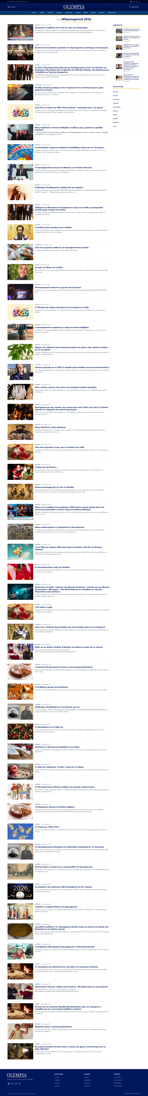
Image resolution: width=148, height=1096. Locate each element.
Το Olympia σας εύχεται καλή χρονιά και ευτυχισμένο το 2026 (62, 307)
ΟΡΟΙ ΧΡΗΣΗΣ (118, 1080)
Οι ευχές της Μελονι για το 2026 (49, 267)
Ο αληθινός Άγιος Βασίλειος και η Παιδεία (53, 227)
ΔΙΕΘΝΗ (93, 12)
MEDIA (86, 12)
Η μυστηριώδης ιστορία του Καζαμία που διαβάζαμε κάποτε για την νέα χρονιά (69, 147)
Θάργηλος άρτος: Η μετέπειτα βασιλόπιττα (53, 1027)
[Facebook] (131, 1)
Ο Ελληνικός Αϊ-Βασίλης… (46, 467)
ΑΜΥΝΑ (42, 12)
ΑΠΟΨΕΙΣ (59, 12)
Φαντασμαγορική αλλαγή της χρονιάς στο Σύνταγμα (58, 287)
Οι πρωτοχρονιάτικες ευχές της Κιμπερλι (52, 567)
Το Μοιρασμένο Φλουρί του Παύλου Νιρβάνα (55, 807)
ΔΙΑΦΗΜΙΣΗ (117, 1083)
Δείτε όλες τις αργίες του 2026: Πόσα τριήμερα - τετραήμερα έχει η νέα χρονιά (69, 107)
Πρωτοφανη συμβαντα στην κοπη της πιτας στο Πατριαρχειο (61, 27)
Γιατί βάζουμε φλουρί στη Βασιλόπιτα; (51, 687)
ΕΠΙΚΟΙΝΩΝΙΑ (118, 1086)
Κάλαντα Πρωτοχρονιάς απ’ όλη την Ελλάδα (54, 487)
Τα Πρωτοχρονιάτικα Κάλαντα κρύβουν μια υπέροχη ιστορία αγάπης (65, 787)
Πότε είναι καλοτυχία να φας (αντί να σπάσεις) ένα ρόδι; (59, 447)
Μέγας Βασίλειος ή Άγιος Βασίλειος (50, 427)
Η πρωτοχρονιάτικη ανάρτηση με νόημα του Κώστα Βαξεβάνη (62, 327)
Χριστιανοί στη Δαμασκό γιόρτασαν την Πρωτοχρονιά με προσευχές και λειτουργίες (71, 47)
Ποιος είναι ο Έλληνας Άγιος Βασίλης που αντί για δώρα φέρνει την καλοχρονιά (70, 627)
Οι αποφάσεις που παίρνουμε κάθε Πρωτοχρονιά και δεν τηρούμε (63, 887)
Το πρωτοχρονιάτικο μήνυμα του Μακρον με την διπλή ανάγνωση (63, 167)
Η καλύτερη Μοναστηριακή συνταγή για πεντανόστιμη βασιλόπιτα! (64, 667)
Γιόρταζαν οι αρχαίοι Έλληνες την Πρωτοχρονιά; (56, 907)
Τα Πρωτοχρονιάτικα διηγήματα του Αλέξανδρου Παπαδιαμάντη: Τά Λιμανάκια (69, 847)
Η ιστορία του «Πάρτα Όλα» (47, 827)
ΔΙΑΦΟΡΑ (101, 12)
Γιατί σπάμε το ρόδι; (43, 607)
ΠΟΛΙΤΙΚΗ (50, 12)
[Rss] (139, 1)
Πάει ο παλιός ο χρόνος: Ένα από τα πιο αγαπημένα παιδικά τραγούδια (66, 387)
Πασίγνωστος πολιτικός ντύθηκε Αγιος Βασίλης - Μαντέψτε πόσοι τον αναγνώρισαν (71, 987)
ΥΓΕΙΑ (114, 126)
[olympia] (74, 7)
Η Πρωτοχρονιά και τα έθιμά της (49, 727)
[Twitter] (134, 1)
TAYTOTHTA (117, 1077)
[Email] (136, 1)
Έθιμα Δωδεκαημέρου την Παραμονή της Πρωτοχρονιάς (59, 527)
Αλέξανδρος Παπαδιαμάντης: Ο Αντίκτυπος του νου (57, 707)
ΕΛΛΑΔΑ (34, 12)
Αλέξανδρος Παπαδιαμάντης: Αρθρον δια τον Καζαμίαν (59, 187)
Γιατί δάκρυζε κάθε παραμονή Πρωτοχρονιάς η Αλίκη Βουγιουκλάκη (65, 947)
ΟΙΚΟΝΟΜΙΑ (69, 12)
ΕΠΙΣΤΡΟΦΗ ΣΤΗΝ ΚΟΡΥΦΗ (133, 1093)
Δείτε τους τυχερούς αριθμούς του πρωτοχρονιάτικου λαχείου (62, 247)
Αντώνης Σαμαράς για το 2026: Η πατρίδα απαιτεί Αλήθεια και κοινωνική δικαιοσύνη (72, 367)
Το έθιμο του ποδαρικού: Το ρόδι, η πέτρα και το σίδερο (59, 767)
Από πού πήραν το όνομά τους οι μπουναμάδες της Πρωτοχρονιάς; (64, 867)
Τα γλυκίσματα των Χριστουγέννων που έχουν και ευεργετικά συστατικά (66, 967)
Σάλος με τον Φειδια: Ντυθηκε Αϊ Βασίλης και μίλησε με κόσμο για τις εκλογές (69, 647)
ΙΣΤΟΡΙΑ (78, 12)
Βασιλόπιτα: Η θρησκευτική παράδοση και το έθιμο (57, 747)
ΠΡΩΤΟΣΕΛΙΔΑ (112, 12)
